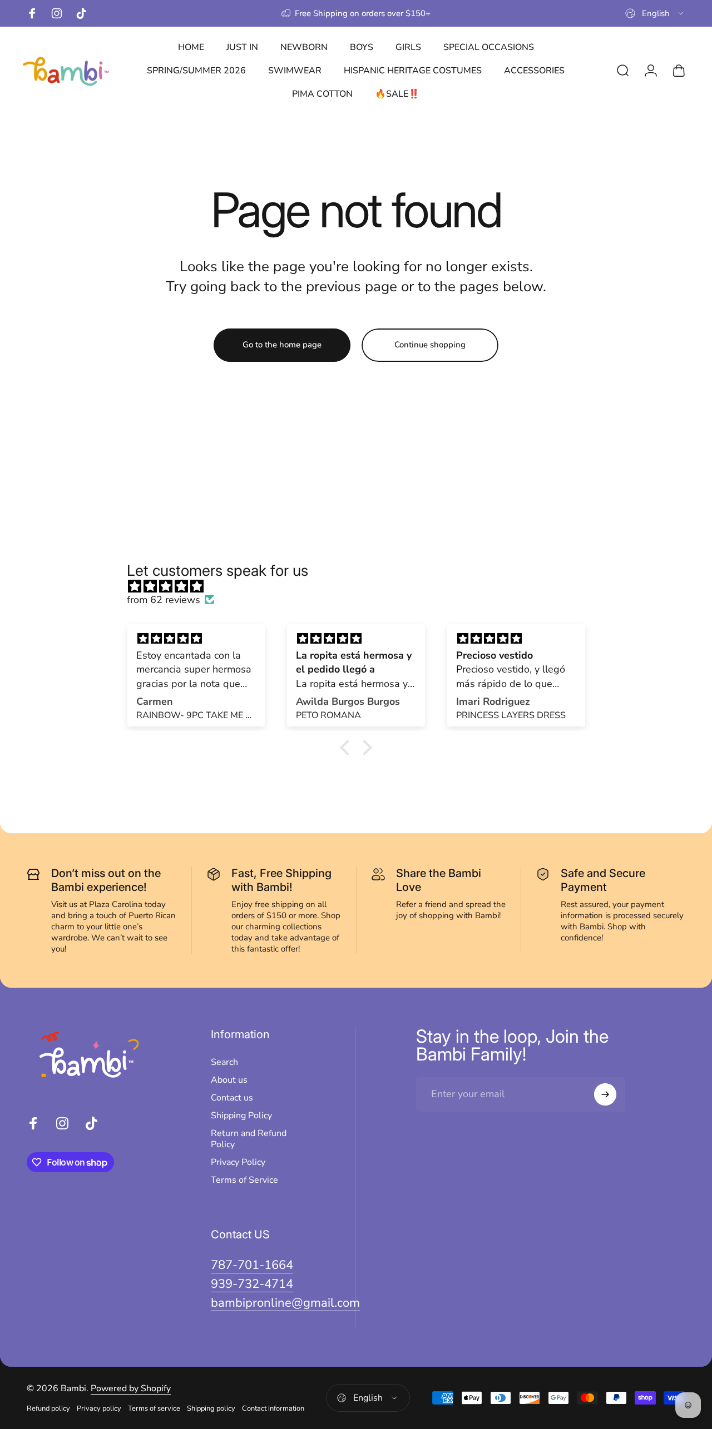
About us (229, 1080)
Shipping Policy (241, 1115)
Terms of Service (244, 1180)
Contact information (273, 1408)
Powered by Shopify (131, 1388)
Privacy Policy (238, 1162)
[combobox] (655, 13)
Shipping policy (211, 1408)
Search (224, 1062)
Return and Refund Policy (248, 1139)
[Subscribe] (605, 1094)
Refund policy (48, 1408)
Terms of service (154, 1408)
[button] (347, 747)
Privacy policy (99, 1408)
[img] (361, 586)
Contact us (232, 1097)
